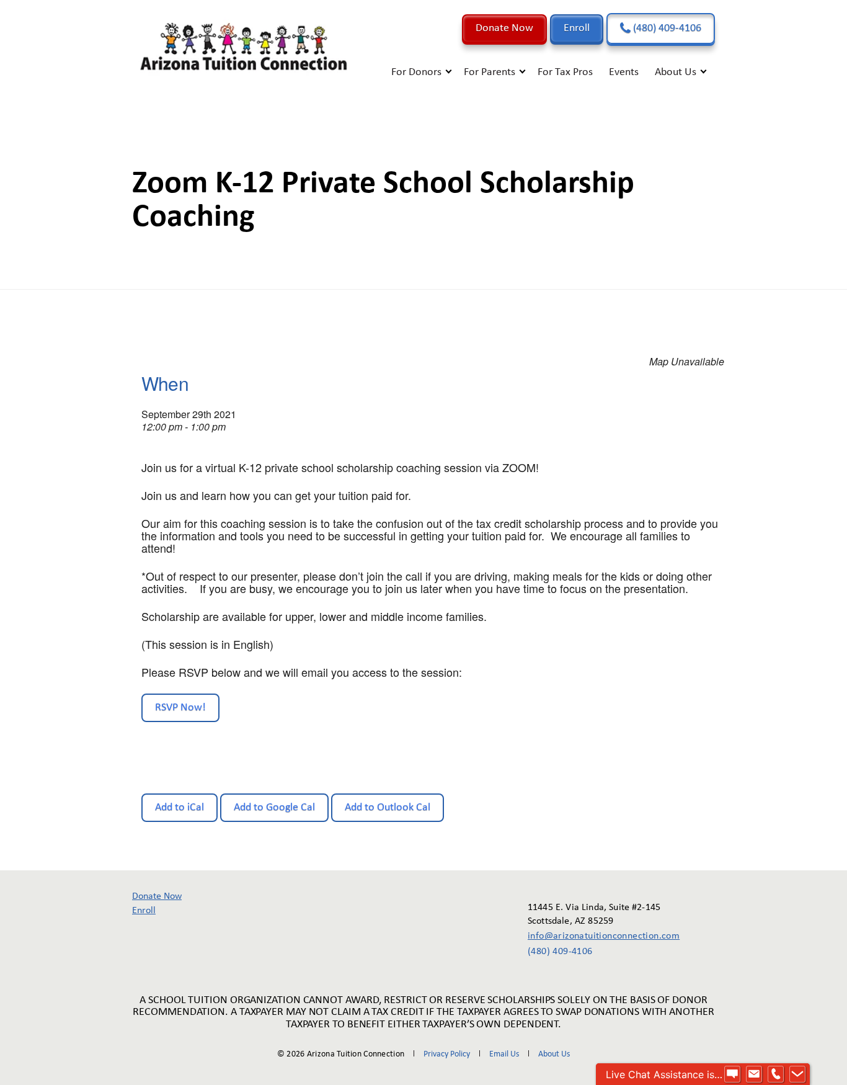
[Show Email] (754, 1074)
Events (624, 72)
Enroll (577, 28)
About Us (675, 72)
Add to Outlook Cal (387, 807)
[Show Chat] (732, 1074)
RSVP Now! (180, 707)
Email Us (504, 1054)
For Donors (416, 72)
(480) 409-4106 (666, 28)
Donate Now (504, 28)
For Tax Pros (565, 72)
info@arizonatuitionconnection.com (595, 936)
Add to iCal (179, 807)
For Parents (489, 72)
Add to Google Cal (274, 807)
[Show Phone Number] (776, 1074)
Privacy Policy (446, 1054)
